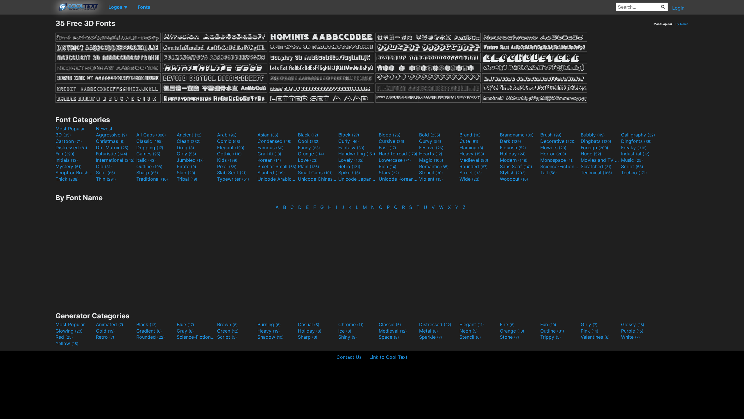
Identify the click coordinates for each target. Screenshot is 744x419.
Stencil (431, 172)
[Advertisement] (27, 106)
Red (64, 337)
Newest (104, 129)
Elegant (230, 147)
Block (348, 135)
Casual (308, 324)
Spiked (349, 172)
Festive (431, 147)
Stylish (513, 172)
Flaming (471, 147)
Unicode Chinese (317, 179)
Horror (553, 154)
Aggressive (111, 135)
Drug (185, 147)
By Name (681, 24)
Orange (512, 331)
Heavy (471, 154)
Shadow (270, 337)
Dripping (149, 147)
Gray (185, 331)
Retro (349, 166)
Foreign (594, 147)
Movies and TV (600, 160)
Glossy (632, 324)
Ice (344, 331)
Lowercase (395, 160)
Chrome (351, 324)
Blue (185, 324)
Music (632, 160)
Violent (431, 179)
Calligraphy (638, 135)
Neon (468, 331)
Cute (468, 141)
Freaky (634, 147)
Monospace (557, 160)
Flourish (513, 147)
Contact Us (349, 357)
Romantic (434, 166)
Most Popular (70, 129)
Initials (67, 160)
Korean (269, 160)
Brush (550, 135)
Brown (227, 324)
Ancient (189, 135)
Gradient (149, 331)
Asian (267, 135)
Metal (428, 331)
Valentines (595, 337)
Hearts (430, 154)
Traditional (152, 179)
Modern (513, 160)
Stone (509, 337)
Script (632, 166)
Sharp (147, 172)
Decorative (558, 141)
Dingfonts (636, 141)
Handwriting (356, 154)
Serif (105, 172)
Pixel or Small (276, 166)
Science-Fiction (559, 166)
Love (308, 160)
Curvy (430, 141)
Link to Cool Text (388, 357)
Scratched (596, 166)
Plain (308, 166)
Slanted (271, 172)
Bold (429, 135)
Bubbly (593, 135)
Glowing (69, 331)
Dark (510, 141)
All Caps (151, 135)
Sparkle (430, 337)
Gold (105, 331)
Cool (309, 141)
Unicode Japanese (357, 179)
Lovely (351, 160)
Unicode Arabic (276, 179)
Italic (146, 160)
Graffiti (269, 154)
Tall (548, 172)
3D (63, 135)
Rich (387, 166)
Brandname (517, 135)
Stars (389, 172)
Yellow (67, 343)
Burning (269, 324)
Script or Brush (75, 172)
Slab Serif (232, 172)
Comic (228, 141)
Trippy (550, 337)
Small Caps (315, 172)
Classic (149, 141)
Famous (270, 147)
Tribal (187, 179)
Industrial (635, 154)
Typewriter (233, 179)
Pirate (186, 166)
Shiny (347, 337)
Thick (67, 179)
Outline (149, 166)
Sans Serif (516, 166)
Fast (387, 147)
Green (228, 331)
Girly (186, 154)
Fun (65, 154)
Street (470, 172)
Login (678, 8)
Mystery (69, 166)
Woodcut (514, 179)
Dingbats (596, 141)
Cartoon (69, 141)
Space (389, 337)
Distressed (71, 147)
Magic (431, 160)
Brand (470, 135)
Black (308, 135)
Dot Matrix (112, 147)
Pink (589, 331)
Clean (189, 141)
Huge (591, 154)
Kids (227, 160)
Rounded (473, 166)
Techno (634, 172)
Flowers (553, 147)
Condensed (274, 141)
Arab (227, 135)
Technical (596, 172)
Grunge (311, 154)
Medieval (473, 160)
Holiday (513, 154)
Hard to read (398, 154)
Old (104, 166)
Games (148, 154)
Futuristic (111, 154)
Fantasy (351, 147)
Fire (507, 324)
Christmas (110, 141)
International (115, 160)
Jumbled (190, 160)
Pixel (227, 166)
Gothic (229, 154)
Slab (186, 172)
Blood (389, 135)
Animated (109, 324)
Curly (348, 141)
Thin (106, 179)
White (630, 337)
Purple (632, 331)
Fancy (309, 147)
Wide (469, 179)
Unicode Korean (398, 179)
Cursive (391, 141)
